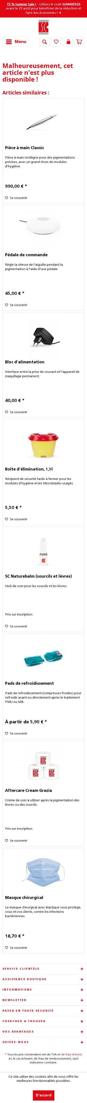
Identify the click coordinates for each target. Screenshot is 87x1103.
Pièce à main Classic (24, 148)
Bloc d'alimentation (24, 362)
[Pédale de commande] (43, 230)
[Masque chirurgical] (43, 872)
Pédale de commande (26, 255)
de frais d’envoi (71, 1054)
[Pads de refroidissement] (43, 658)
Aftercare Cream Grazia (28, 791)
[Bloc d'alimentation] (43, 337)
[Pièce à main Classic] (43, 123)
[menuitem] (16, 42)
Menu (20, 42)
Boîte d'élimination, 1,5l (29, 469)
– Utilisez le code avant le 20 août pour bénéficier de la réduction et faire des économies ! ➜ (43, 9)
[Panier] (79, 42)
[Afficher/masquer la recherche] (44, 42)
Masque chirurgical (24, 898)
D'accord (43, 1095)
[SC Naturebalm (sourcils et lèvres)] (43, 551)
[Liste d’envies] (56, 42)
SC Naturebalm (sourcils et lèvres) (38, 577)
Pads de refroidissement (29, 684)
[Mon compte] (67, 42)
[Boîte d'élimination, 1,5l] (43, 444)
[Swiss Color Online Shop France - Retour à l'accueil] (43, 27)
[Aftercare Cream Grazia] (43, 765)
